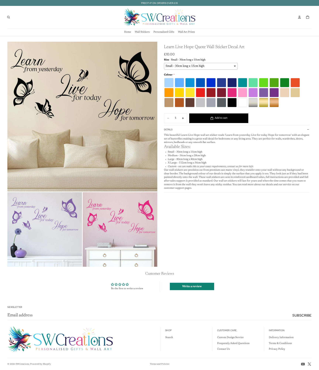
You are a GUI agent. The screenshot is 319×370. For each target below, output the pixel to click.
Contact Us (223, 349)
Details (168, 129)
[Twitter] (309, 364)
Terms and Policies (159, 364)
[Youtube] (303, 364)
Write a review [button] (192, 286)
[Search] (8, 17)
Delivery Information (281, 337)
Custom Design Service (230, 337)
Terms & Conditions (280, 343)
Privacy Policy (277, 349)
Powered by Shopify (40, 364)
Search (169, 337)
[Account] (299, 17)
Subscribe (302, 315)
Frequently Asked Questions (233, 343)
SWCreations (22, 364)
